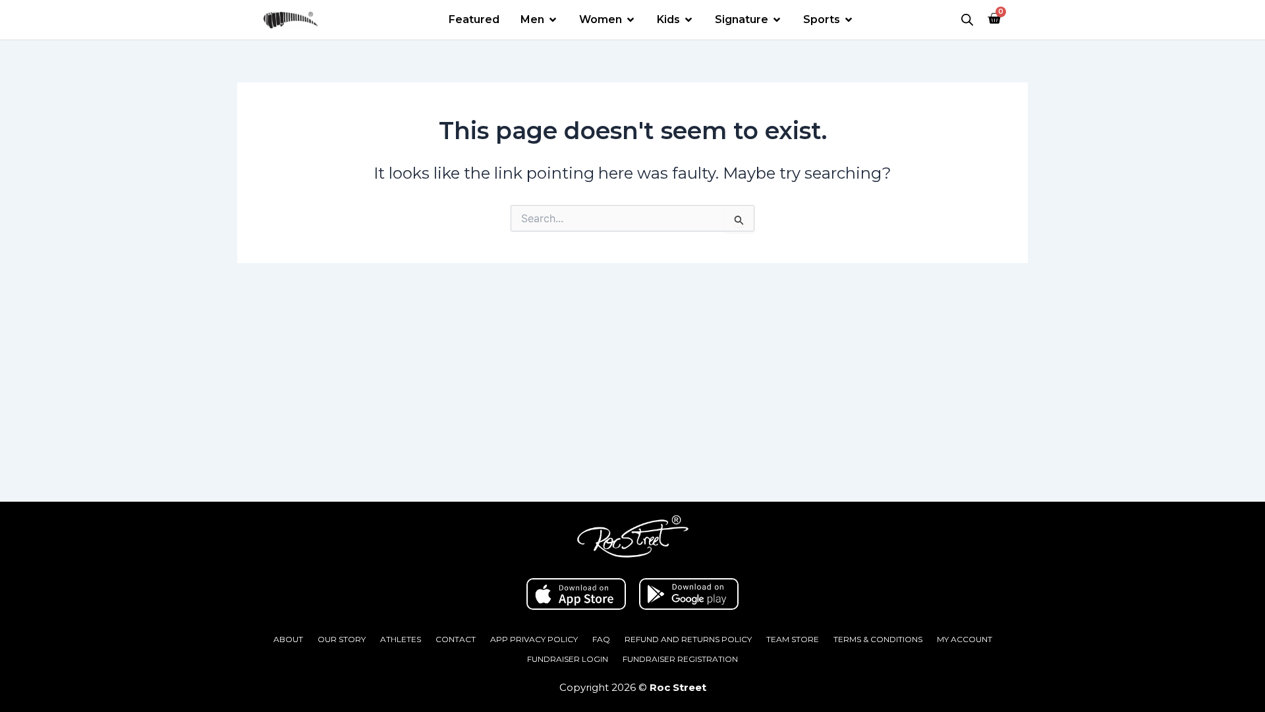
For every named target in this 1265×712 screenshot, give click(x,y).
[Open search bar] (967, 20)
